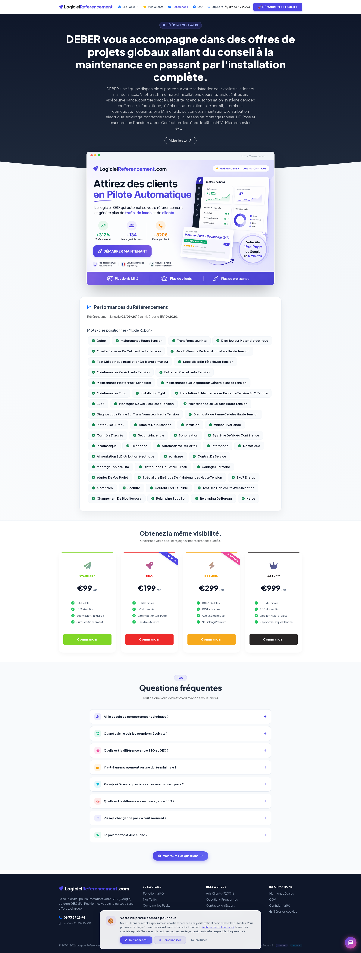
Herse (250, 498)
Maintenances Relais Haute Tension (123, 372)
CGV (272, 899)
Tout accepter (138, 940)
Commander (87, 639)
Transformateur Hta (192, 341)
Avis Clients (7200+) (220, 893)
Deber (101, 341)
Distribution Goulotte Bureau (165, 467)
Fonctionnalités (154, 893)
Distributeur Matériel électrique (244, 341)
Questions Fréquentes (222, 899)
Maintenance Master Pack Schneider (124, 383)
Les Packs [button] (129, 6)
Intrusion (192, 425)
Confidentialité (279, 905)
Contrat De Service (212, 456)
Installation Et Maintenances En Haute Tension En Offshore (224, 393)
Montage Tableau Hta (113, 467)
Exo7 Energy (246, 477)
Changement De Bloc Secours (119, 498)
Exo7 (100, 404)
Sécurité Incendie (151, 435)
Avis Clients (155, 6)
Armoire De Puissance (155, 425)
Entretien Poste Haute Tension (187, 372)
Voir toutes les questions (180, 856)
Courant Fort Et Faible (171, 488)
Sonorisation (188, 435)
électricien (105, 488)
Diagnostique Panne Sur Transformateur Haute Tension (138, 414)
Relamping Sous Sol (170, 498)
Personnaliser (172, 940)
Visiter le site (178, 140)
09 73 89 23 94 (239, 7)
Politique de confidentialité (218, 927)
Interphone (220, 446)
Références (180, 6)
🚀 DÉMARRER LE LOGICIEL (278, 7)
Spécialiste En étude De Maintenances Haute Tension (182, 477)
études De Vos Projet (112, 477)
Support (217, 6)
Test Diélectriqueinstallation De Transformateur (132, 362)
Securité (133, 488)
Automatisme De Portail (179, 446)
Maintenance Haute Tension (141, 341)
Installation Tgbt (153, 393)
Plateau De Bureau (110, 425)
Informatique (107, 446)
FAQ (199, 6)
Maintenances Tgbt (111, 393)
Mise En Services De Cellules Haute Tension (129, 351)
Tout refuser (199, 940)
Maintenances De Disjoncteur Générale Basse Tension (206, 383)
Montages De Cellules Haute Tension (146, 404)
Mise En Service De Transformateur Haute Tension (212, 351)
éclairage (176, 456)
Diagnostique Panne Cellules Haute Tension (225, 414)
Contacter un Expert (220, 905)
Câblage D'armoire (216, 467)
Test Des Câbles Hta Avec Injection (228, 488)
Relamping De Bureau (216, 498)
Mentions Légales (281, 893)
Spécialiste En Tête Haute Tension (208, 362)
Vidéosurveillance (227, 425)
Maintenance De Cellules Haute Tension (217, 404)
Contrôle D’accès (110, 435)
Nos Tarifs (150, 899)
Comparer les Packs (156, 905)
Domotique (251, 446)
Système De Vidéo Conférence (236, 435)
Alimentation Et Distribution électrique (125, 456)
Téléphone (139, 446)
